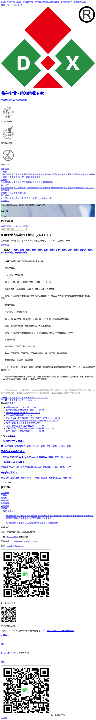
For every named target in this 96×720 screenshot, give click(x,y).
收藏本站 (5, 5)
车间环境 (48, 198)
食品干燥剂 (17, 174)
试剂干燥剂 (83, 174)
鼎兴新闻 (5, 193)
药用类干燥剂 (7, 187)
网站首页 (5, 169)
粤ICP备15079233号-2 (56, 631)
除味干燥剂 (35, 177)
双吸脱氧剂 (48, 182)
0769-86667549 (30, 541)
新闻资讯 (5, 190)
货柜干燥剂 (49, 250)
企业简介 (5, 198)
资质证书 (14, 198)
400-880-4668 (16, 5)
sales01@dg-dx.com (15, 546)
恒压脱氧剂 (37, 182)
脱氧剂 (4, 180)
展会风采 (30, 198)
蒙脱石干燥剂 (21, 252)
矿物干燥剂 (63, 174)
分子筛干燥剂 (24, 177)
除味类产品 (79, 187)
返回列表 (5, 245)
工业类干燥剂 (32, 187)
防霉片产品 (89, 187)
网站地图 (70, 631)
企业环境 (22, 198)
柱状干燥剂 (73, 174)
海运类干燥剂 (44, 187)
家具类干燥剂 (57, 187)
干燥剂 (4, 172)
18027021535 (12, 537)
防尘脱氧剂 (17, 182)
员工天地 (39, 198)
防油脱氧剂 (6, 182)
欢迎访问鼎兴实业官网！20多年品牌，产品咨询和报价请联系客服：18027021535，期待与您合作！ (44, 2)
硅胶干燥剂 (6, 174)
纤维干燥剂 (13, 177)
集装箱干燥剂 (51, 174)
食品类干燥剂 (20, 187)
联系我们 (5, 201)
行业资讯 (14, 193)
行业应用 (5, 185)
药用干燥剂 (27, 174)
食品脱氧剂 (69, 187)
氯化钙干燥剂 (38, 174)
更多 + (12, 403)
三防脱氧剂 (27, 182)
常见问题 (22, 193)
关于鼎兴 (5, 195)
